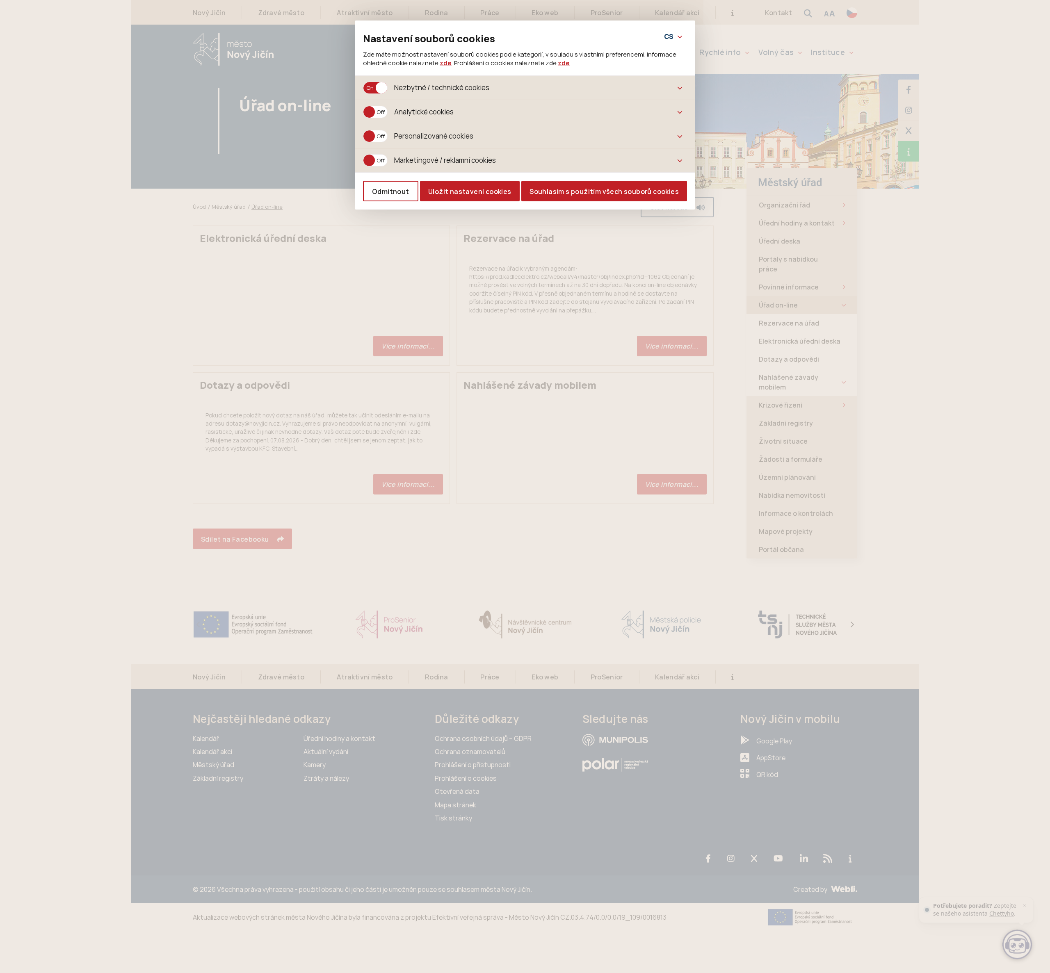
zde (446, 63)
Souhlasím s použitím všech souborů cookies (604, 191)
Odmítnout (390, 191)
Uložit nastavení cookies (469, 191)
